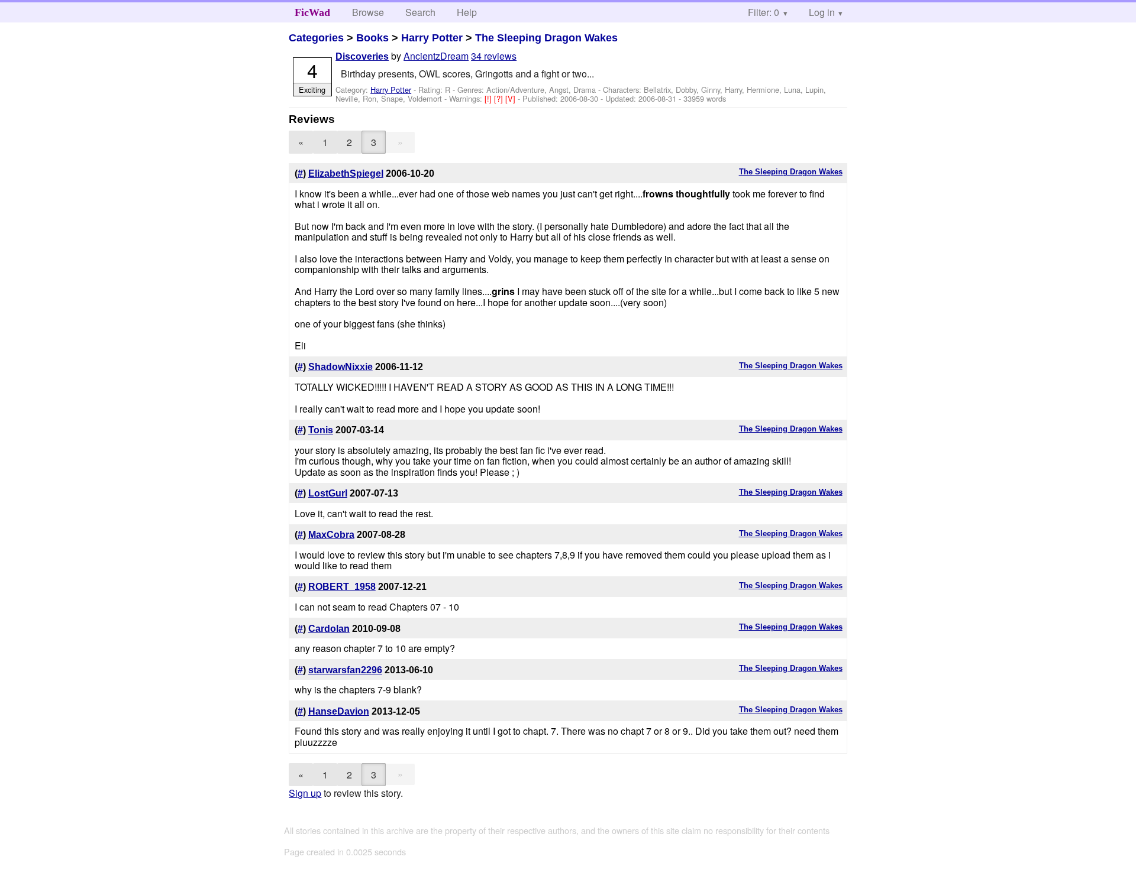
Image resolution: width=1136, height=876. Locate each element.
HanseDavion (338, 711)
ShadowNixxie (340, 367)
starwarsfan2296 (345, 670)
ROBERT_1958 (342, 587)
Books (372, 38)
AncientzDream (436, 56)
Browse (368, 12)
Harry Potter (432, 38)
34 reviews (494, 56)
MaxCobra (331, 535)
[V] (511, 98)
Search (420, 12)
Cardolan (329, 629)
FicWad (312, 12)
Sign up (305, 793)
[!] (489, 98)
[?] (499, 98)
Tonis (320, 430)
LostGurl (327, 493)
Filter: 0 (763, 12)
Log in (822, 12)
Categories (316, 38)
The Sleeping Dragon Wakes (546, 38)
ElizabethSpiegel (345, 173)
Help (467, 12)
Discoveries (362, 56)
